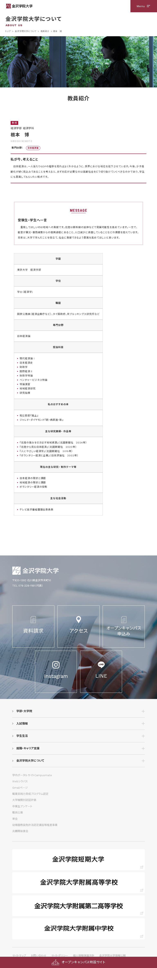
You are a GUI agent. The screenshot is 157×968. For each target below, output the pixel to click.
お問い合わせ (38, 955)
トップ (8, 31)
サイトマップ (19, 955)
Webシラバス (20, 781)
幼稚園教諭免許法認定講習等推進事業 (34, 825)
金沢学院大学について (25, 31)
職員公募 (17, 812)
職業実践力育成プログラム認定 (30, 793)
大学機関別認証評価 (24, 800)
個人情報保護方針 (83, 955)
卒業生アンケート (22, 806)
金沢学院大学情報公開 (112, 955)
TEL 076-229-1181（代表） (27, 585)
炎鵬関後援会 (20, 831)
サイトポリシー (59, 955)
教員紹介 (45, 31)
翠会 (15, 818)
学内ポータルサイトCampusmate (32, 775)
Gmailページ (20, 787)
